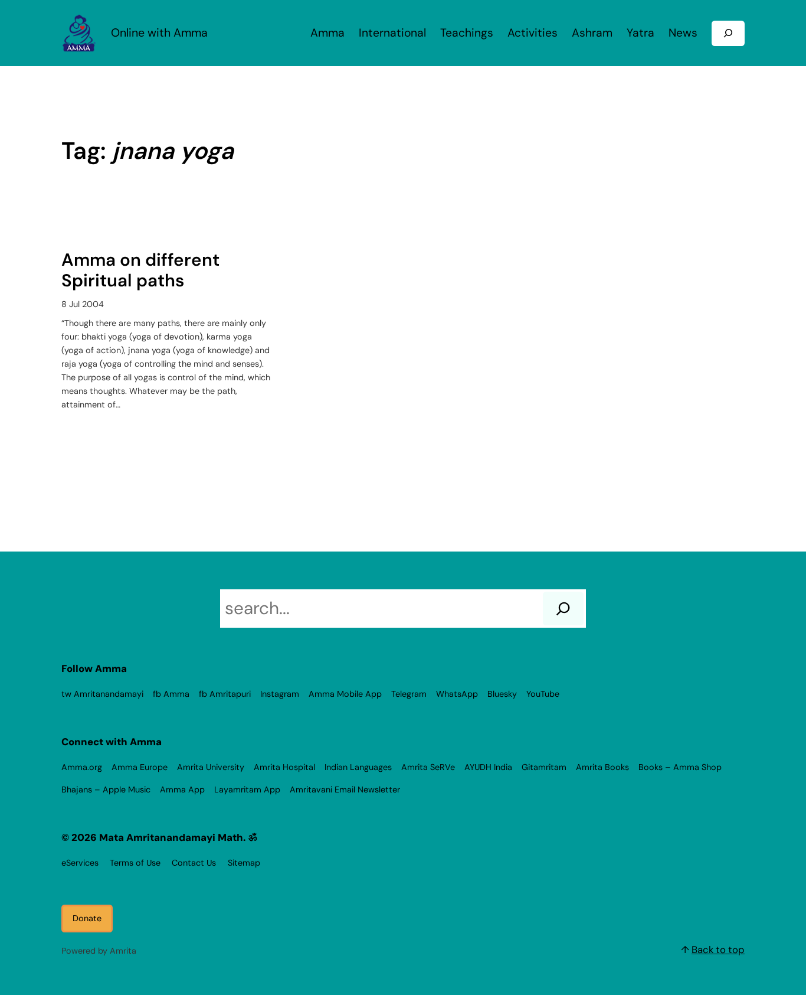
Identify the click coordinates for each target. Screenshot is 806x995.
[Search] (563, 608)
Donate (87, 918)
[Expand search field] (728, 33)
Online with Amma (159, 32)
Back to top (718, 949)
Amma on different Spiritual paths (140, 271)
